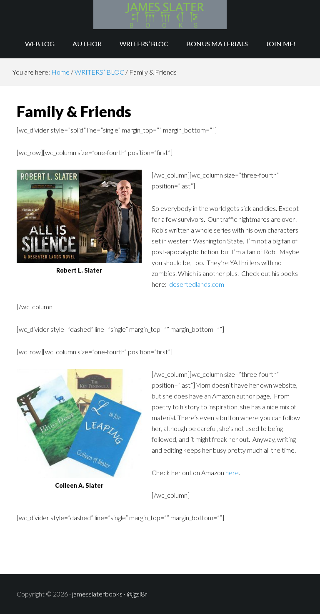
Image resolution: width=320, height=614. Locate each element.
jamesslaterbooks (97, 594)
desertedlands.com (196, 284)
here (232, 472)
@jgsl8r (137, 594)
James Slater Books (160, 14)
